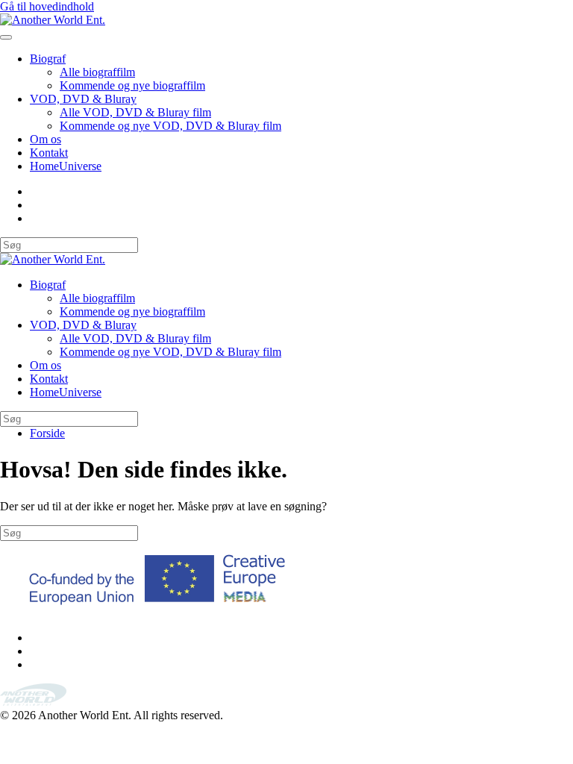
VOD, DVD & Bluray (83, 99)
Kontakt (49, 152)
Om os (45, 139)
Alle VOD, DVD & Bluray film (135, 112)
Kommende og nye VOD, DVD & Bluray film (170, 125)
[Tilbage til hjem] (52, 19)
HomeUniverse (65, 166)
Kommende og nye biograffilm (132, 85)
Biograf (48, 58)
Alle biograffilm (97, 72)
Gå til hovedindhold (47, 6)
